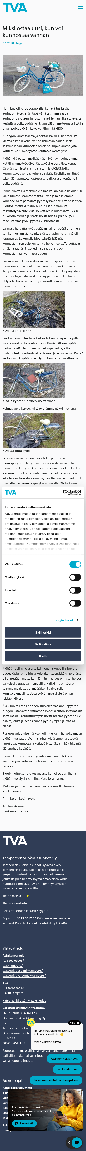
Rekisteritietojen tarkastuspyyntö (25, 911)
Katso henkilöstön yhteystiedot (24, 1000)
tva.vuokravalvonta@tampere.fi (24, 975)
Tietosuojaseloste (15, 903)
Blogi (18, 43)
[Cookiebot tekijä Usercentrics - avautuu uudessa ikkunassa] (63, 492)
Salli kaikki (43, 632)
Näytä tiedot (64, 620)
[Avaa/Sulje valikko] (80, 7)
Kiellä (43, 656)
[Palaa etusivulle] (15, 6)
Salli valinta (43, 644)
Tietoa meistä (12, 896)
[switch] (75, 577)
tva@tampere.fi (13, 965)
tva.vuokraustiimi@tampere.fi (23, 970)
